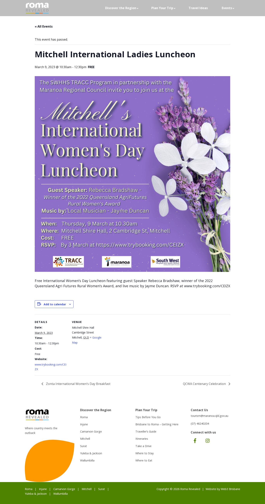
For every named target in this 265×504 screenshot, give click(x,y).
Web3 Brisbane (230, 489)
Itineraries (141, 438)
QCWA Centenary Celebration (205, 384)
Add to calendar (55, 304)
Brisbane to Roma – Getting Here (156, 424)
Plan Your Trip (162, 8)
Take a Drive (143, 446)
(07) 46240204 (200, 423)
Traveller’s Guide (145, 431)
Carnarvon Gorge (91, 431)
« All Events (44, 26)
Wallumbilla (87, 460)
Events (227, 8)
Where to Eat (143, 460)
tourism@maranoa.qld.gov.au (209, 416)
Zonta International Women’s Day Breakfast (77, 384)
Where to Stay (144, 453)
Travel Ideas (198, 8)
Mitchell (85, 438)
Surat (83, 446)
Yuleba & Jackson (91, 453)
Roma (84, 417)
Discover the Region (120, 8)
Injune (84, 424)
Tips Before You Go (148, 417)
